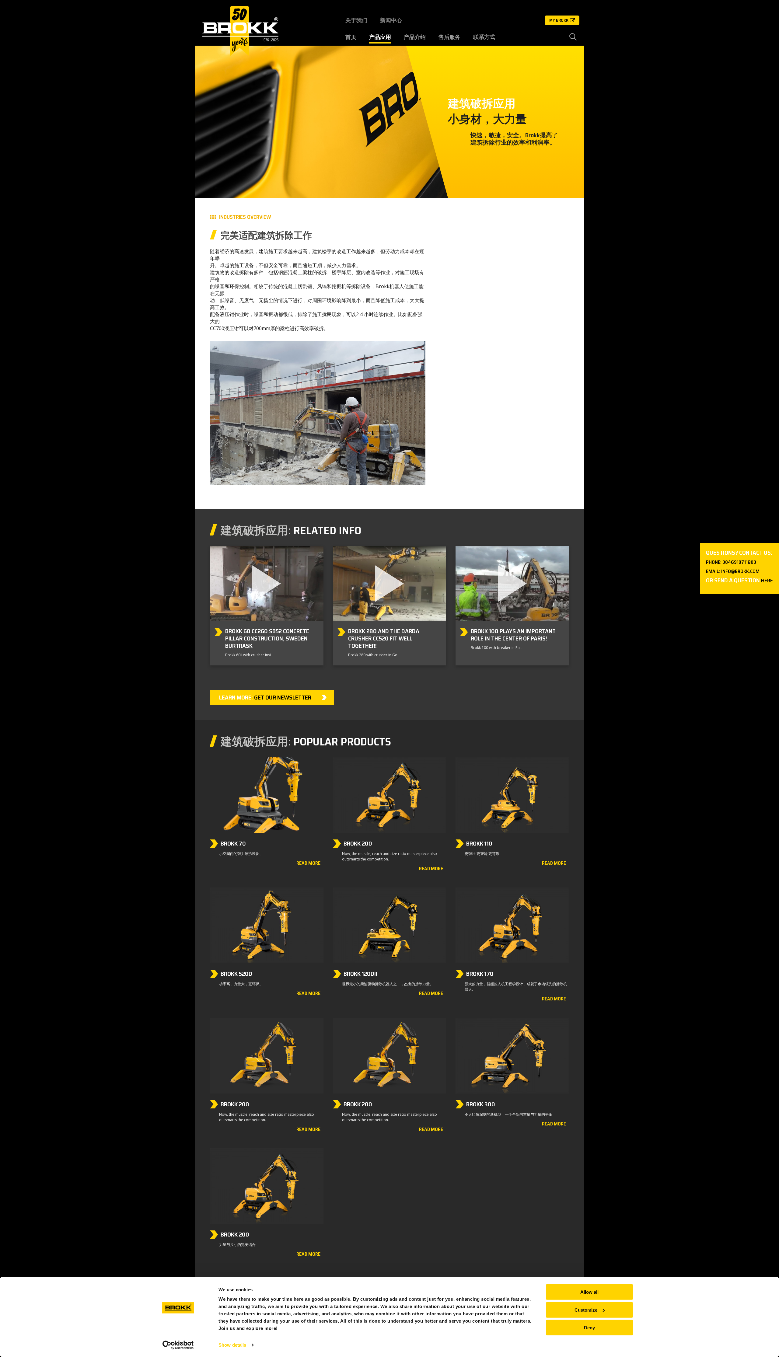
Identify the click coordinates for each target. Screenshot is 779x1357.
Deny (589, 1327)
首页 (350, 37)
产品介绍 (415, 37)
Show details (232, 1345)
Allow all (589, 1292)
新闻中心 (391, 20)
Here (767, 580)
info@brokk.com (740, 571)
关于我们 (356, 20)
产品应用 (380, 37)
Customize (586, 1309)
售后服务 (449, 37)
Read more (308, 863)
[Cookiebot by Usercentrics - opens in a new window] (178, 1345)
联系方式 (484, 37)
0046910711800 (739, 562)
